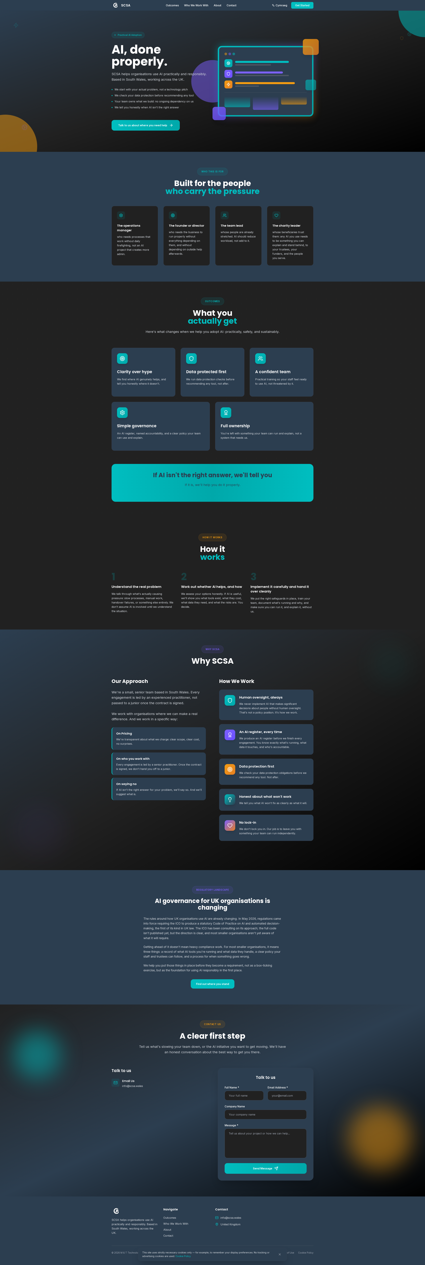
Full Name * (232, 1087)
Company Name (235, 1106)
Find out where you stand (212, 984)
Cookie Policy (183, 1256)
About (217, 5)
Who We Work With (196, 5)
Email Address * (278, 1087)
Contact (231, 5)
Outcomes (172, 5)
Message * (231, 1125)
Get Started (302, 5)
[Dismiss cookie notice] (280, 1254)
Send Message (262, 1168)
